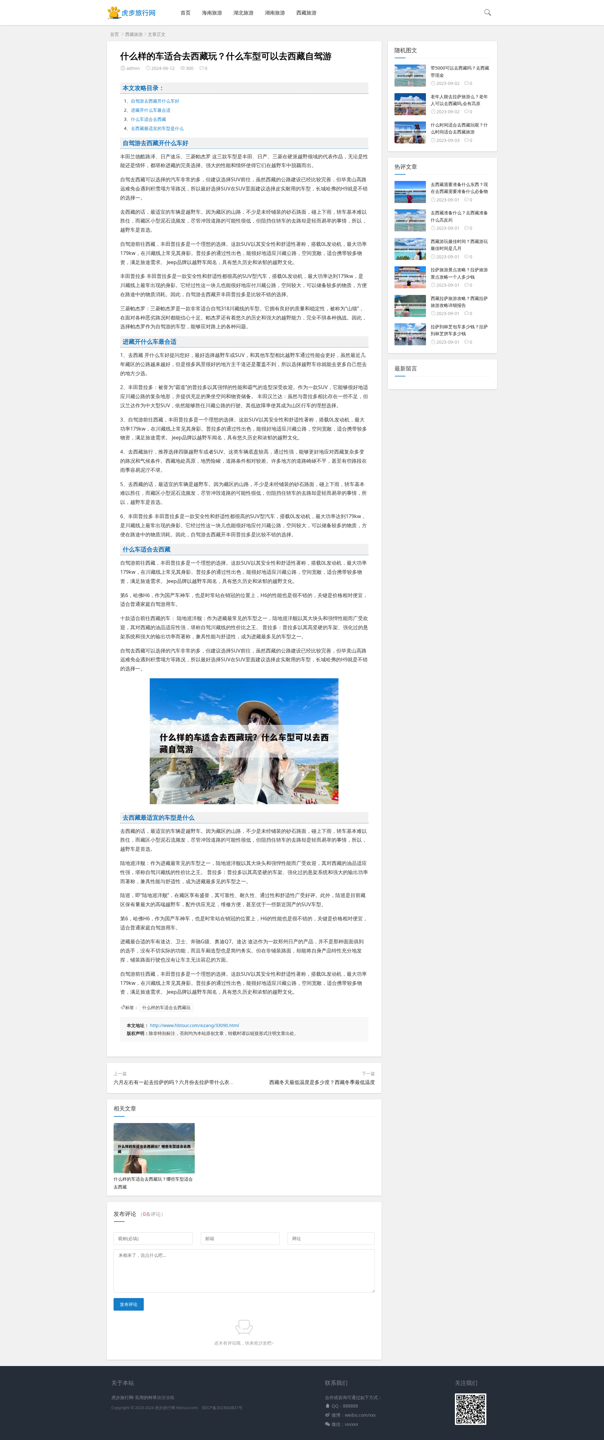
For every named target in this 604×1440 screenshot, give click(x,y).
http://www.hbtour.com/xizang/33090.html (194, 1025)
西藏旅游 (306, 12)
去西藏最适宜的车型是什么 (157, 128)
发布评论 (128, 1304)
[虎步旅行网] (132, 19)
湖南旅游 (275, 12)
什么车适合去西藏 (148, 119)
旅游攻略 (166, 1397)
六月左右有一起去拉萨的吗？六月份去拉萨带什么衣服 (174, 1082)
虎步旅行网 (165, 1407)
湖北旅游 (243, 12)
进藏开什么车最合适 (151, 110)
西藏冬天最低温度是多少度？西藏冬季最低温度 (322, 1082)
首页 (186, 12)
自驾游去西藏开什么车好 (155, 101)
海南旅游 (212, 12)
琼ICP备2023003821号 (222, 1407)
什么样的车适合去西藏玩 (166, 1007)
